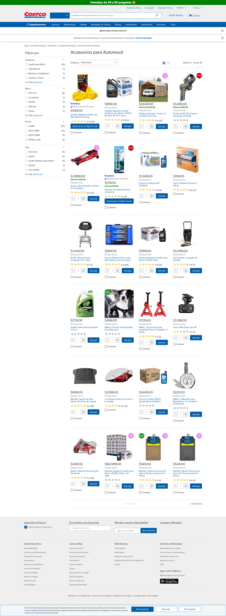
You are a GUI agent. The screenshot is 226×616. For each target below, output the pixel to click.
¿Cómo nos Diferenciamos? (35, 552)
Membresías (69, 24)
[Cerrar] (222, 30)
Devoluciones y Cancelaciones (172, 552)
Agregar (128, 126)
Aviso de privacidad (102, 595)
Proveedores (29, 560)
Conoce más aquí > (144, 38)
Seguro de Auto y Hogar (79, 572)
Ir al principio (196, 503)
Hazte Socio (119, 552)
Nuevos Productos (76, 580)
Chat (173, 24)
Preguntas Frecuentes (33, 556)
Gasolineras (131, 24)
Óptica (118, 24)
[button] (159, 15)
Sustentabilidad (30, 548)
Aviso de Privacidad (32, 568)
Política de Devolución (169, 556)
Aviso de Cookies (31, 572)
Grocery (55, 24)
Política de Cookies (32, 613)
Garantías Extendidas (78, 585)
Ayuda (117, 564)
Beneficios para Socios (124, 556)
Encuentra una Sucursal (84, 523)
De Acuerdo (142, 609)
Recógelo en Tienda (100, 24)
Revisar (166, 609)
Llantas (83, 24)
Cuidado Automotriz (67, 45)
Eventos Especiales (77, 556)
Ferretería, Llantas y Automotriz (44, 45)
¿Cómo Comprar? (76, 548)
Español (180, 8)
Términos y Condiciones (34, 564)
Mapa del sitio (30, 580)
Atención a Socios (167, 560)
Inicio (26, 45)
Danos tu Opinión (76, 576)
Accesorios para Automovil (89, 45)
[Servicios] (165, 24)
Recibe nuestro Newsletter (131, 523)
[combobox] (59, 15)
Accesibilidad (29, 585)
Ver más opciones (33, 82)
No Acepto (190, 609)
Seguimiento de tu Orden (170, 548)
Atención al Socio (35, 523)
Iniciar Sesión (176, 15)
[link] (84, 100)
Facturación (146, 24)
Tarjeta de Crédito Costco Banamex (129, 560)
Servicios (161, 24)
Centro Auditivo (75, 564)
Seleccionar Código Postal (84, 126)
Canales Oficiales (171, 523)
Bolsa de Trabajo (31, 576)
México (197, 8)
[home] (35, 15)
